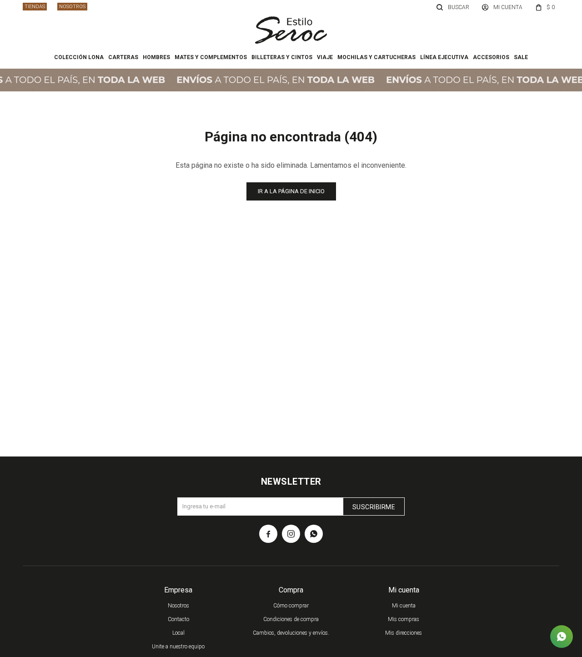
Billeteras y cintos (281, 57)
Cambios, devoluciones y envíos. (291, 633)
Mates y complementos (211, 57)
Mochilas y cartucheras (376, 57)
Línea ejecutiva (444, 57)
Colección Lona (79, 57)
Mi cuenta (404, 605)
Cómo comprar (291, 605)
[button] (453, 7)
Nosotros (72, 7)
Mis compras (403, 619)
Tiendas (35, 7)
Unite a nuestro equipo (178, 646)
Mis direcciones (403, 633)
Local (178, 633)
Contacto (178, 619)
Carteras (123, 57)
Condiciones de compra (291, 619)
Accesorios (491, 57)
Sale (521, 57)
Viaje (325, 57)
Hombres (156, 57)
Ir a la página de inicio (291, 191)
